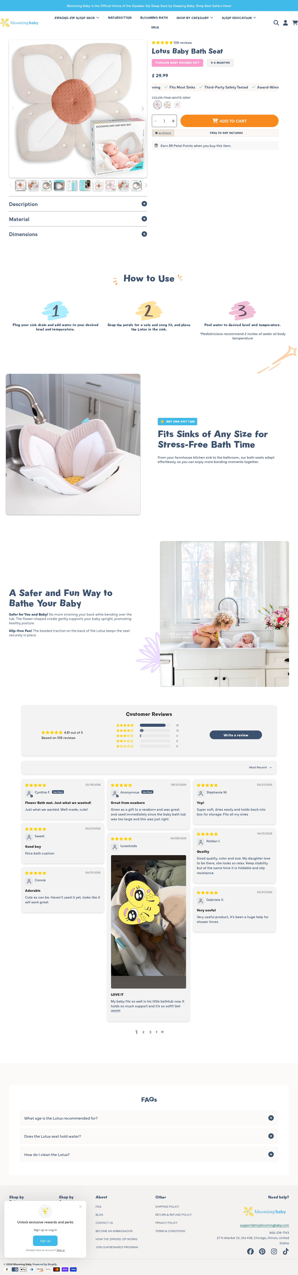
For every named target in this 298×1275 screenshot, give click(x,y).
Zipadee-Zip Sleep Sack (75, 18)
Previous (13, 108)
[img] (35, 785)
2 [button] (143, 1031)
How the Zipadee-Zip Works (116, 1239)
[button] (277, 22)
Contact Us (104, 1222)
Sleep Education (237, 18)
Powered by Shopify (44, 1264)
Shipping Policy (167, 1206)
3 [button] (150, 1031)
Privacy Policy (166, 1222)
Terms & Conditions (170, 1231)
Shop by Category (193, 18)
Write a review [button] (236, 734)
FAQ (98, 1206)
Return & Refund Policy (173, 1214)
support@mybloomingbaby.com (264, 1225)
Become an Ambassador (114, 1231)
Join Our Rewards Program (117, 1247)
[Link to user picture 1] (148, 922)
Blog (99, 1214)
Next (142, 108)
